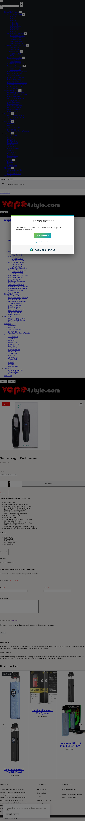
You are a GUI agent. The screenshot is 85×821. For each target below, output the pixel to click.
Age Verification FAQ (42, 242)
